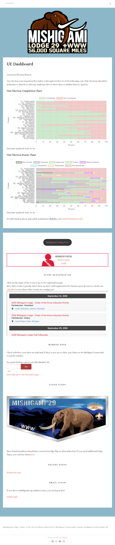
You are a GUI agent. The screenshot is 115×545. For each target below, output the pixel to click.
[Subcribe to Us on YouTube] (60, 541)
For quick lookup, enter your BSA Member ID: (28, 362)
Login (63, 263)
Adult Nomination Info (72, 219)
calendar (11, 289)
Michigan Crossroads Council (69, 527)
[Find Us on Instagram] (56, 541)
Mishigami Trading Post (57, 242)
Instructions (64, 260)
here (32, 454)
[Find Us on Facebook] (53, 541)
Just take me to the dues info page (23, 374)
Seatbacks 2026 (14, 472)
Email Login (12, 497)
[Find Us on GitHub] (64, 541)
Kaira (64, 538)
